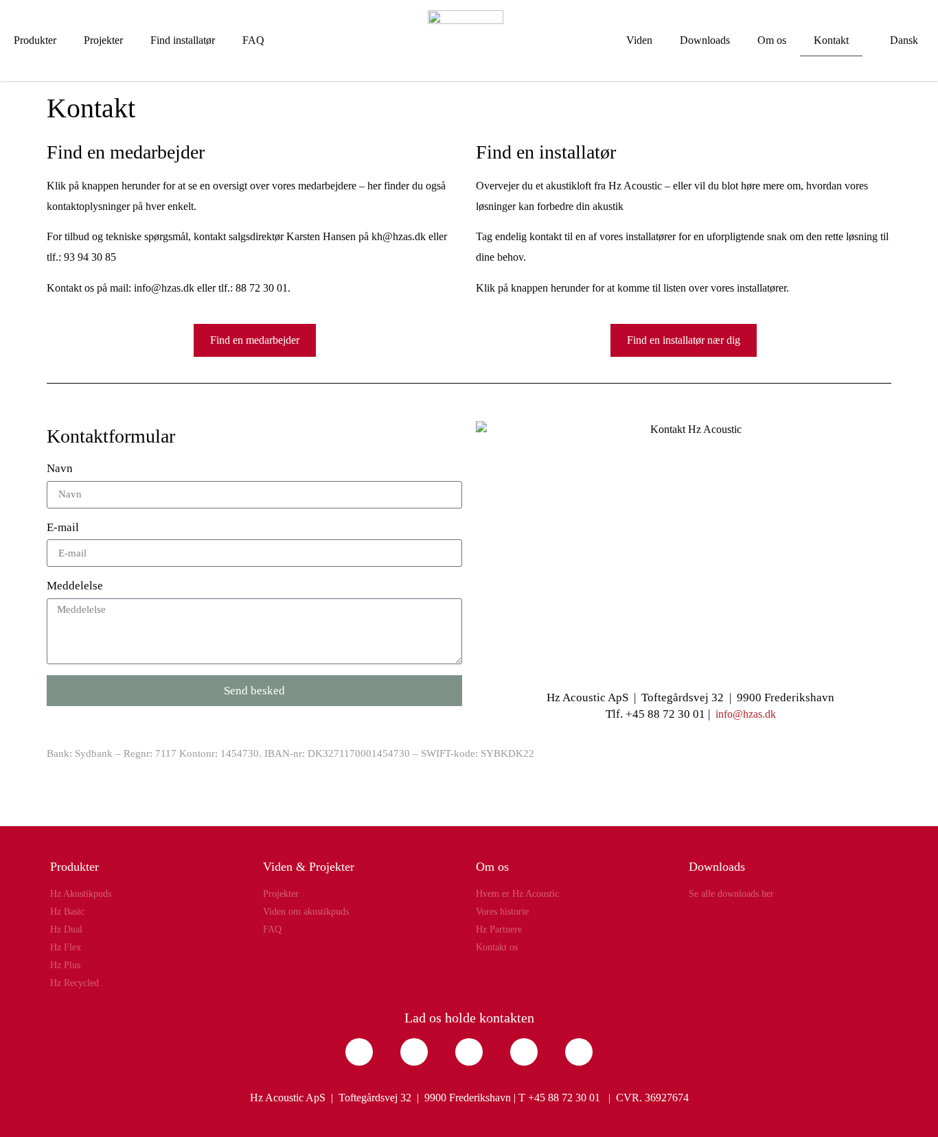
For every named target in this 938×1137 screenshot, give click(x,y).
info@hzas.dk (746, 714)
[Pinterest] (524, 1052)
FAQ (253, 40)
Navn (60, 468)
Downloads (705, 40)
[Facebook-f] (359, 1052)
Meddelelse (75, 585)
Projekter (103, 40)
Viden (639, 40)
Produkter (35, 40)
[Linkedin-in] (469, 1052)
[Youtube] (579, 1052)
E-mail (63, 527)
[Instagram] (414, 1052)
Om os (771, 40)
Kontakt (831, 40)
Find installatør (182, 40)
